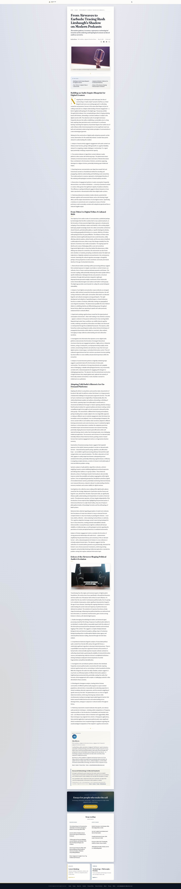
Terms (87, 765)
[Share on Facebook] (104, 42)
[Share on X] (131, 2)
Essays (76, 10)
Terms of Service (98, 886)
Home (72, 10)
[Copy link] (109, 42)
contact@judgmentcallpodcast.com (96, 765)
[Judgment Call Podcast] (56, 2)
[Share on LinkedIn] (106, 42)
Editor (114, 886)
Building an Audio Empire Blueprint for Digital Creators (81, 81)
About (73, 765)
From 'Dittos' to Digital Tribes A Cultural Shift (80, 85)
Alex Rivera (74, 39)
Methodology (103, 784)
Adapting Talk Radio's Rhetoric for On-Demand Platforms (100, 81)
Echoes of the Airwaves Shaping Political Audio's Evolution (99, 85)
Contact (77, 765)
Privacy (98, 784)
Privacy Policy (82, 765)
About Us (79, 886)
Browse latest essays (90, 806)
